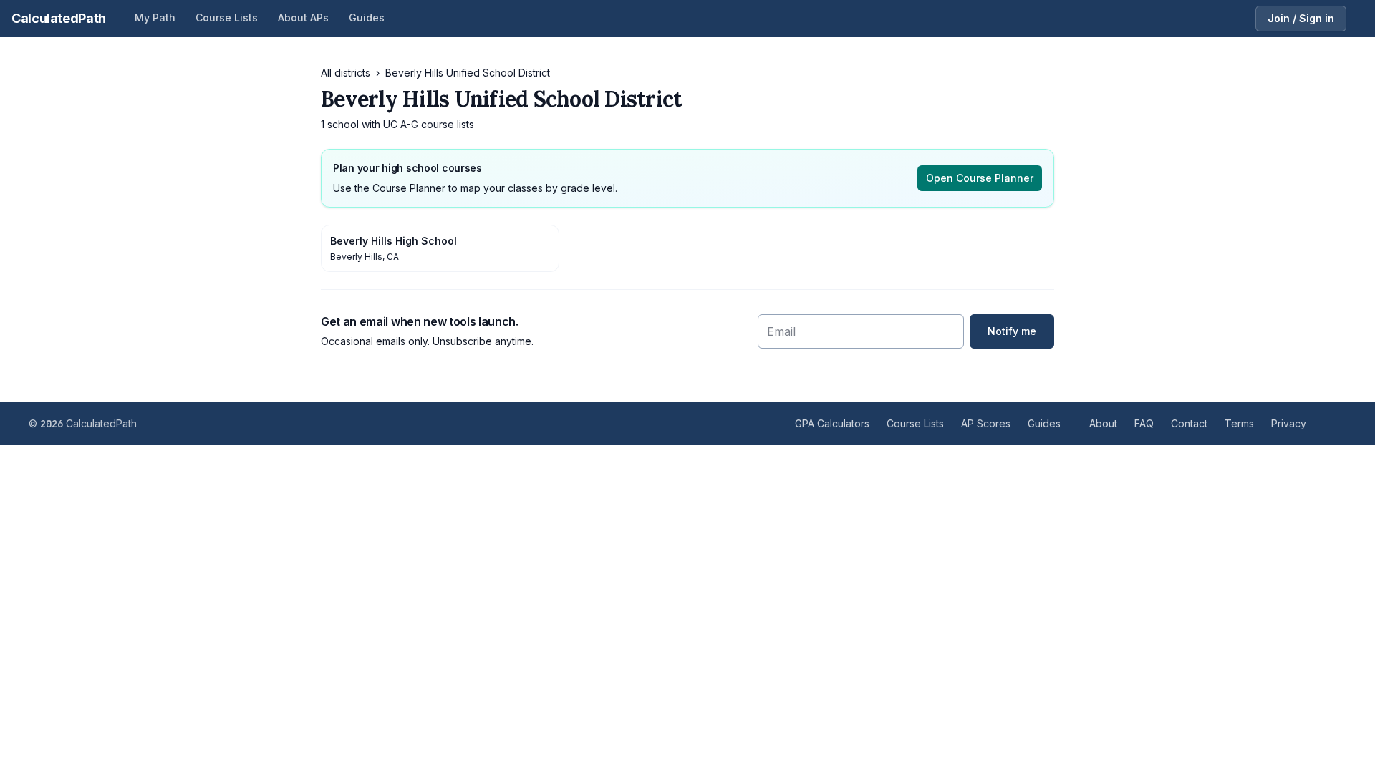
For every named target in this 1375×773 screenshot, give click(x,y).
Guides (367, 17)
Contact (1189, 423)
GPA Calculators (832, 423)
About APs (303, 17)
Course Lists (227, 17)
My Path (155, 17)
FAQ (1144, 423)
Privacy (1288, 423)
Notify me (1012, 331)
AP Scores (985, 423)
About (1103, 423)
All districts (345, 73)
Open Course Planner (979, 178)
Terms (1239, 423)
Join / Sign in (1301, 18)
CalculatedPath (58, 18)
